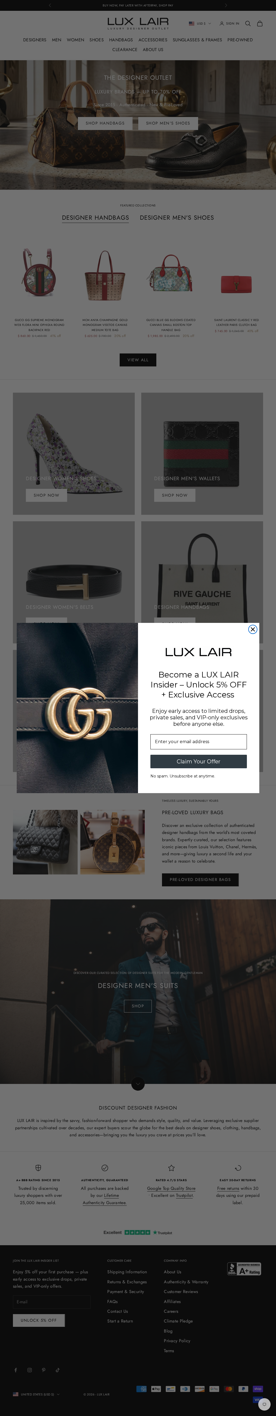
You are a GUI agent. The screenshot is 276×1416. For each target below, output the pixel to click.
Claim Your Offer (198, 761)
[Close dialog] (253, 629)
